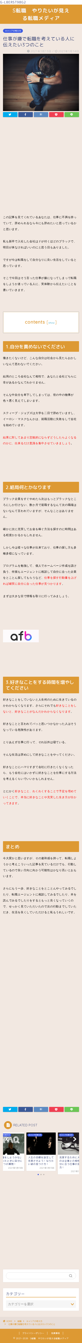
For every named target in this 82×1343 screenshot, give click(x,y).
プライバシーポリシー (33, 1333)
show (51, 322)
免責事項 (55, 1333)
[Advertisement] (41, 167)
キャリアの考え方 (13, 30)
